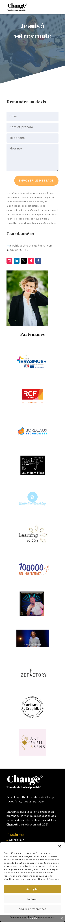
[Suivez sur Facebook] (38, 261)
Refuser (32, 899)
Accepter (32, 889)
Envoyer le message (36, 180)
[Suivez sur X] (24, 261)
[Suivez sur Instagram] (9, 261)
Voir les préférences (32, 909)
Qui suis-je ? (16, 840)
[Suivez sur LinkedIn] (17, 261)
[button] (59, 846)
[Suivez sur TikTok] (31, 261)
